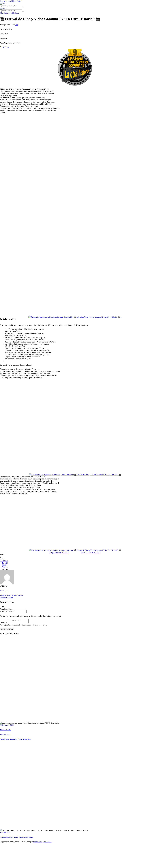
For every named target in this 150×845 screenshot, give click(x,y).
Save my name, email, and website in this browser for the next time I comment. (32, 616)
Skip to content (5, 1)
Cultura (16, 13)
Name (2, 609)
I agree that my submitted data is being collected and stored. (25, 625)
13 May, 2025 (5, 832)
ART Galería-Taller (5, 729)
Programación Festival (59, 552)
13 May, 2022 (5, 734)
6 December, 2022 (7, 725)
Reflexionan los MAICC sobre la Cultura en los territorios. (16, 837)
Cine (2, 13)
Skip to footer (16, 1)
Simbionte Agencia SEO (42, 842)
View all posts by (12, 595)
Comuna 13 (8, 13)
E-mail (2, 611)
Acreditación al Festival (90, 552)
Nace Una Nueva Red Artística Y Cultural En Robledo (15, 739)
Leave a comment (6, 597)
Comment (3, 622)
